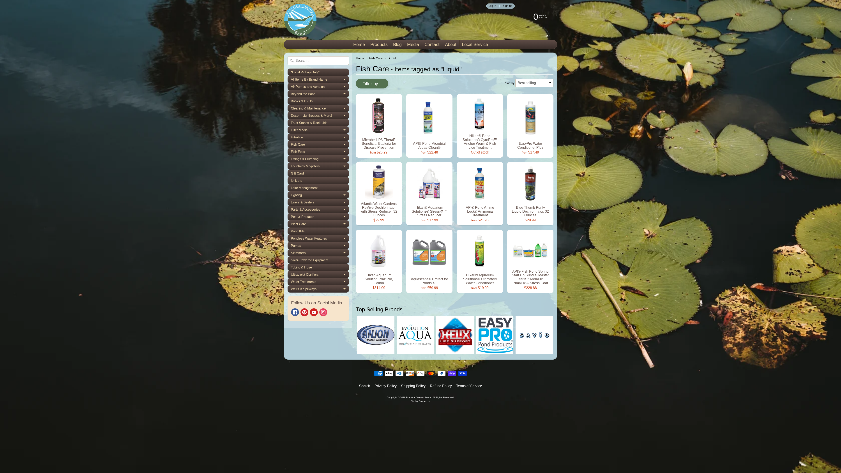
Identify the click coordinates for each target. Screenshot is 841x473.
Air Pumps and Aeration (320, 87)
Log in (492, 6)
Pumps (320, 246)
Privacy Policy (386, 386)
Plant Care (320, 225)
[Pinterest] (304, 312)
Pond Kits (298, 231)
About (450, 44)
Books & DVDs (302, 101)
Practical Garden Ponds (418, 397)
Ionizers (296, 180)
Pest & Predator (320, 217)
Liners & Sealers (320, 203)
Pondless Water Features (320, 239)
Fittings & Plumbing (320, 159)
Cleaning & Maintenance (320, 109)
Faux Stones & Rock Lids (309, 123)
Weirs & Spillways (320, 290)
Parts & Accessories (320, 210)
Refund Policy (441, 386)
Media (413, 44)
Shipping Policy (413, 386)
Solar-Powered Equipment (309, 260)
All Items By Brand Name (320, 80)
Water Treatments (320, 282)
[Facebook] (295, 312)
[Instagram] (323, 312)
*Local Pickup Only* (305, 72)
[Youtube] (314, 312)
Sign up (507, 6)
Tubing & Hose (301, 267)
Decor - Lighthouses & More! (320, 116)
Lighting (320, 196)
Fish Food (320, 152)
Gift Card (297, 173)
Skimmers (320, 253)
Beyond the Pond (320, 94)
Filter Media (320, 131)
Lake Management (304, 188)
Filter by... (372, 83)
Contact (432, 44)
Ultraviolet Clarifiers (320, 275)
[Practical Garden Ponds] (300, 20)
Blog (397, 44)
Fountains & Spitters (320, 167)
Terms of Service (469, 386)
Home (359, 44)
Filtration (320, 138)
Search (364, 386)
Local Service (475, 44)
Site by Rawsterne (420, 401)
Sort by (509, 83)
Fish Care (320, 145)
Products (379, 44)
